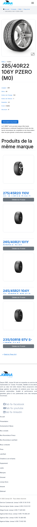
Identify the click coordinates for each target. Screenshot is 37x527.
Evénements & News (6, 426)
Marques (3, 472)
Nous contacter (5, 445)
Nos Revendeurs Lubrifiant (8, 440)
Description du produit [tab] (10, 122)
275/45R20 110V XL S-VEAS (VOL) (17, 195)
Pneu (1, 449)
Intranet (2, 486)
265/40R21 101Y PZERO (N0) (16, 244)
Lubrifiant (3, 454)
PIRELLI (3, 62)
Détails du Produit (18, 200)
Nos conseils (4, 431)
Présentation (4, 421)
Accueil (2, 416)
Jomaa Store (4, 482)
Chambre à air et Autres (7, 458)
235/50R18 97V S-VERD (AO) (17, 342)
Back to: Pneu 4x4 (10, 354)
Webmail (3, 491)
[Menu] (32, 3)
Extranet (2, 477)
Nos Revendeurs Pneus (7, 435)
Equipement (4, 463)
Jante (2, 468)
